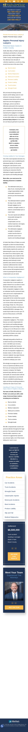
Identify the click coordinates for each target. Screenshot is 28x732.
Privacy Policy (13, 714)
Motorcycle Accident (13, 76)
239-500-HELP (14, 20)
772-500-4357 (13, 666)
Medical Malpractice (13, 74)
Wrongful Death (12, 88)
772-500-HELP (14, 16)
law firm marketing (10, 725)
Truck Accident (12, 85)
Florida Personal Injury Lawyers (13, 34)
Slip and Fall (9, 513)
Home (6, 1)
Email (14, 1)
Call (10, 1)
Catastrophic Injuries (12, 496)
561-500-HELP (14, 12)
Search (18, 1)
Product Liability (12, 82)
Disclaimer (21, 714)
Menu (22, 1)
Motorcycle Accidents (12, 500)
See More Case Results (14, 556)
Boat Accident (12, 68)
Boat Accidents (10, 504)
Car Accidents (9, 483)
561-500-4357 (14, 651)
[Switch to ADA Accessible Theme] (2, 726)
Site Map (6, 714)
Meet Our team (14, 607)
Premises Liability (13, 79)
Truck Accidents (10, 487)
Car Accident (11, 71)
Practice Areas (14, 477)
